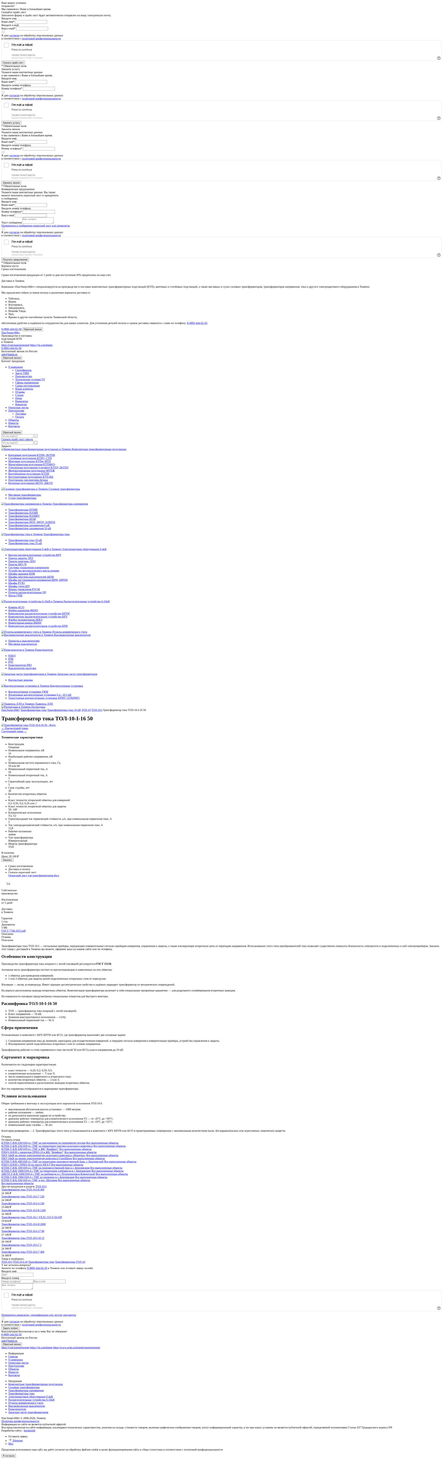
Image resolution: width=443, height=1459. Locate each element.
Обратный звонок (12, 432)
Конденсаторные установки (66, 685)
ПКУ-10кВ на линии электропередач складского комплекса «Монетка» (43, 1155)
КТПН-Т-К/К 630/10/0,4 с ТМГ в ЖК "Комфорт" (30, 1149)
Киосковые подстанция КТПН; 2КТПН (31, 455)
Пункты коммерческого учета (69, 631)
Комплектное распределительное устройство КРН (38, 625)
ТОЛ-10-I (40, 1186)
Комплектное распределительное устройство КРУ (37, 616)
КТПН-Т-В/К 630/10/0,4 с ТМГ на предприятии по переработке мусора (43, 1142)
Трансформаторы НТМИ (23, 509)
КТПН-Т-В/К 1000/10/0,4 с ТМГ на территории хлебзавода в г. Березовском (46, 1170)
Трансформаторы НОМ (22, 519)
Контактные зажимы (20, 679)
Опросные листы (18, 407)
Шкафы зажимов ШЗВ (21, 573)
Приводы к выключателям (23, 640)
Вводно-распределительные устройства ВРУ (34, 555)
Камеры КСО (16, 607)
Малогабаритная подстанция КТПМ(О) (31, 464)
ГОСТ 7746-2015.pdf (13, 930)
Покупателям (16, 410)
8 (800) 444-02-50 (197, 323)
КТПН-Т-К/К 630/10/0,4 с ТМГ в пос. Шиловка (29, 1180)
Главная (13, 1356)
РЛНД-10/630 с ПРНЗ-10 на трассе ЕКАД (25, 1164)
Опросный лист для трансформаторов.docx (33, 875)
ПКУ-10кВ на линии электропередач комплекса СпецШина (36, 1158)
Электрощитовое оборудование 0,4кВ (84, 549)
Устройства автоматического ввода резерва (33, 570)
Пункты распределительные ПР (27, 592)
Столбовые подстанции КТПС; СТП (30, 458)
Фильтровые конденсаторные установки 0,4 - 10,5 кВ (39, 694)
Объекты (13, 419)
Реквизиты (21, 401)
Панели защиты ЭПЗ (20, 558)
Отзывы (20, 391)
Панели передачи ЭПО (21, 561)
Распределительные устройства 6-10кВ (87, 601)
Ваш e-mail (7, 215)
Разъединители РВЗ (20, 665)
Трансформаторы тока (56, 534)
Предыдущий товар (14, 728)
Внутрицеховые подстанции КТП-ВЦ (30, 476)
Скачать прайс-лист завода (17, 439)
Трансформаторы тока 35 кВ (25, 543)
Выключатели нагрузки (22, 668)
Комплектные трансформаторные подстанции (99, 449)
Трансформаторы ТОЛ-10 (70, 1261)
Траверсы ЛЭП (44, 703)
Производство (23, 376)
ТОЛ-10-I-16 (20, 1261)
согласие (14, 35)
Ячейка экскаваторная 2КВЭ (25, 619)
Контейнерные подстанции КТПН (28, 473)
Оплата (19, 416)
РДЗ (10, 661)
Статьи (19, 395)
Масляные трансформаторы (24, 494)
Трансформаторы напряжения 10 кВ (29, 528)
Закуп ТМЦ (22, 373)
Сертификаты (23, 370)
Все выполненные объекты (102, 1142)
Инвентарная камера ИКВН (24, 622)
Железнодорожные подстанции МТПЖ (31, 470)
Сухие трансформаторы (22, 497)
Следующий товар (14, 731)
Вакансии (21, 404)
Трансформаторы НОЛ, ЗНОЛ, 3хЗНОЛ (31, 522)
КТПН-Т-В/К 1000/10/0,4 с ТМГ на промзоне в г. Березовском (37, 1177)
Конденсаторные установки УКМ (28, 691)
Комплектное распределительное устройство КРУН (39, 613)
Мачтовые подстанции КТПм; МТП (29, 461)
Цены (18, 398)
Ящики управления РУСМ (24, 589)
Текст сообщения (11, 222)
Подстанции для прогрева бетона (28, 479)
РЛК (10, 658)
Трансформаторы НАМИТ (24, 515)
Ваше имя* (7, 21)
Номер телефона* (11, 88)
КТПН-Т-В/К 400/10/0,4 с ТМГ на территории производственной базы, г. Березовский (52, 1161)
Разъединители (44, 649)
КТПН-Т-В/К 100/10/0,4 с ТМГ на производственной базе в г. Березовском (45, 1167)
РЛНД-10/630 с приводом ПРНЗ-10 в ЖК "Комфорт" (32, 1152)
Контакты (14, 426)
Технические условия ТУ (30, 379)
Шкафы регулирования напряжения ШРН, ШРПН (38, 579)
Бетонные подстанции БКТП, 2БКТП (30, 483)
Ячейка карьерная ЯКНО (23, 610)
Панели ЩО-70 (17, 564)
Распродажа (38, 706)
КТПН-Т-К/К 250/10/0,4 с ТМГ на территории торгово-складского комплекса (47, 1146)
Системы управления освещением (28, 567)
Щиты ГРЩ (15, 595)
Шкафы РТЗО (16, 583)
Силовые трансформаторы (64, 488)
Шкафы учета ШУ (19, 586)
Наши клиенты (24, 388)
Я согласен (9, 1456)
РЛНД (12, 655)
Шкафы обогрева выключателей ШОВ (31, 576)
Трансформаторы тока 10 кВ (25, 540)
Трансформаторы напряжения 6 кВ (29, 525)
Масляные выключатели (22, 643)
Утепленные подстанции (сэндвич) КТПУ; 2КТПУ (38, 467)
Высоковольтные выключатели (72, 634)
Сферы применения (27, 382)
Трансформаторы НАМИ (23, 512)
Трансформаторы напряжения (70, 503)
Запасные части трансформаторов (77, 674)
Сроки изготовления (27, 385)
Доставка (20, 413)
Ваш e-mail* (8, 28)
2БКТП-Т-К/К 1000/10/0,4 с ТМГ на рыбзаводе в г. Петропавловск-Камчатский (48, 1174)
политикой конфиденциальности (41, 38)
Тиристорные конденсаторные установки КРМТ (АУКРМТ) (44, 697)
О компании (15, 367)
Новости (13, 423)
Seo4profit (29, 1430)
